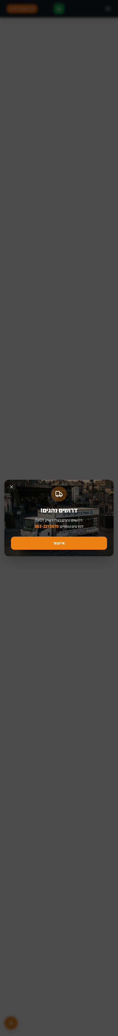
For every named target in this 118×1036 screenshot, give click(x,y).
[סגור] (11, 487)
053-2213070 (46, 526)
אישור (59, 543)
